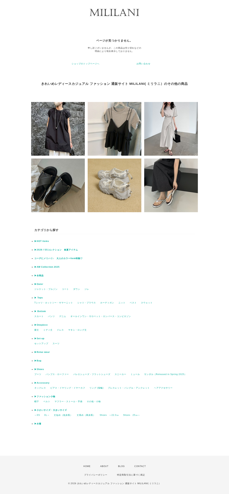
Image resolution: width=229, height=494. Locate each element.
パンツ (51, 316)
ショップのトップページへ (85, 63)
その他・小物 (94, 401)
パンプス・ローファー (57, 374)
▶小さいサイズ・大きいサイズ (50, 410)
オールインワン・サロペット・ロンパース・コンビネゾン (100, 316)
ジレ (86, 289)
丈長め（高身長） (86, 415)
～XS (37, 415)
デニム (62, 316)
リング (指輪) (96, 388)
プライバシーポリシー (95, 475)
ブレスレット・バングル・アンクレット (129, 388)
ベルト (46, 401)
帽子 (36, 401)
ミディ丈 (48, 330)
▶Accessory (42, 383)
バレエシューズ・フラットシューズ (91, 374)
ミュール (135, 374)
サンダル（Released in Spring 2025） (165, 374)
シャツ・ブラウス (86, 302)
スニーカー (120, 374)
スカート (39, 316)
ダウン (76, 289)
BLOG (121, 466)
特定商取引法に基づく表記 (131, 475)
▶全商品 (39, 275)
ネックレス (40, 388)
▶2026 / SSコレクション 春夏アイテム (56, 250)
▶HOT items (41, 241)
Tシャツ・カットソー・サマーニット (53, 302)
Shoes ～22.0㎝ (109, 415)
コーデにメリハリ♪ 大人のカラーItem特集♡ (58, 258)
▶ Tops (38, 297)
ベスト (133, 302)
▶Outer (38, 284)
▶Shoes (39, 369)
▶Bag (37, 360)
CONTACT (140, 466)
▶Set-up (39, 338)
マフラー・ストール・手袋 (68, 401)
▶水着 (37, 423)
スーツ (56, 343)
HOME (87, 466)
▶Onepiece (41, 325)
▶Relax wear (42, 352)
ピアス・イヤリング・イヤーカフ (67, 388)
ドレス (60, 330)
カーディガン (107, 302)
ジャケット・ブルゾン (46, 289)
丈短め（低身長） (63, 415)
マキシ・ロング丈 (77, 330)
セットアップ (41, 343)
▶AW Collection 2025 (47, 267)
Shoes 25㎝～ (131, 415)
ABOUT (104, 466)
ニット (121, 302)
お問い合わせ (143, 63)
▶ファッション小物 (44, 396)
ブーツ (37, 374)
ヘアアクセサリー (163, 388)
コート (65, 289)
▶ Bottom (40, 311)
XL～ (47, 415)
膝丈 (36, 330)
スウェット (147, 302)
